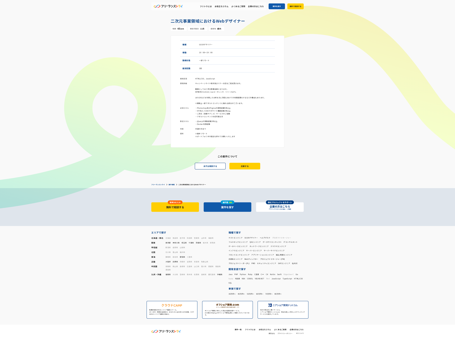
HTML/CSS (298, 278)
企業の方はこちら (256, 6)
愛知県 (182, 257)
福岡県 (168, 274)
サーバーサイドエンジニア (274, 250)
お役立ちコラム (222, 6)
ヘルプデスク (265, 238)
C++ (262, 274)
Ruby (250, 274)
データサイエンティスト (272, 242)
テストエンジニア (236, 238)
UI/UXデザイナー (251, 238)
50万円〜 (250, 294)
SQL (230, 283)
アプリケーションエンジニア (262, 255)
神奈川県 (176, 243)
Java (230, 274)
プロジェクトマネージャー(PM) (272, 259)
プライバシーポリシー (285, 333)
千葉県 (191, 243)
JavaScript (276, 278)
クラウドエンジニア (278, 246)
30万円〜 (232, 294)
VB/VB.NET (259, 278)
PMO (253, 263)
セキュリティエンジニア (266, 263)
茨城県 (198, 243)
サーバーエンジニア (254, 250)
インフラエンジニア (236, 250)
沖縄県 (219, 274)
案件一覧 (238, 329)
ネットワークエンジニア (259, 246)
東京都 (168, 243)
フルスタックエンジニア (238, 242)
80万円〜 (278, 294)
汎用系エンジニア (236, 259)
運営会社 (272, 333)
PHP (236, 274)
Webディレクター (251, 259)
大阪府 (168, 261)
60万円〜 (260, 294)
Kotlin (272, 274)
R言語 (237, 278)
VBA (243, 278)
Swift (279, 274)
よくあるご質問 (238, 6)
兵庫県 (175, 261)
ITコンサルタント (291, 242)
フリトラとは (206, 6)
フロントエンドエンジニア (239, 255)
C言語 (256, 274)
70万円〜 (269, 294)
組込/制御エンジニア (284, 255)
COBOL (250, 278)
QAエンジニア (255, 242)
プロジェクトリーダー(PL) (239, 263)
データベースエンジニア (238, 246)
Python (243, 274)
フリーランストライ (158, 185)
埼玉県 (184, 243)
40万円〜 (241, 294)
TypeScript (287, 278)
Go (297, 274)
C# (267, 274)
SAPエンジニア (284, 263)
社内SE (295, 263)
